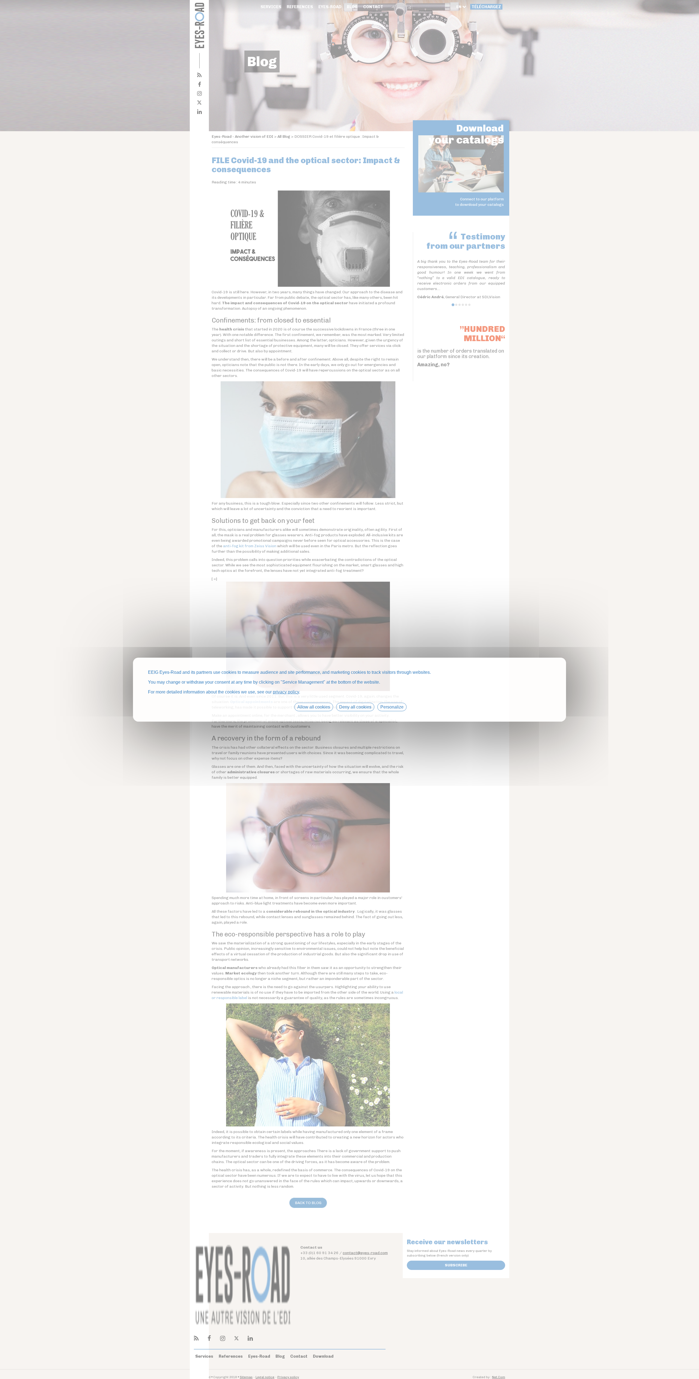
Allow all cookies (313, 706)
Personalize (392, 706)
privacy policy (286, 691)
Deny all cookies (355, 706)
